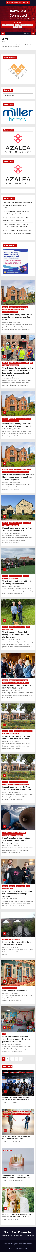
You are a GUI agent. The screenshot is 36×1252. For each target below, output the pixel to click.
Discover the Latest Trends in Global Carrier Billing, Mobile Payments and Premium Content (17, 205)
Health (16, 576)
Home (3, 41)
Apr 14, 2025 (8, 741)
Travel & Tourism (18, 835)
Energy (28, 1111)
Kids (31, 362)
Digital (12, 1072)
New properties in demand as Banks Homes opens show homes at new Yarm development (18, 477)
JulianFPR (17, 322)
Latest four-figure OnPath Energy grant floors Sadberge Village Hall (17, 1137)
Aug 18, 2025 (8, 533)
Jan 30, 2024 (8, 947)
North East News (7, 312)
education (30, 25)
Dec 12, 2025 (8, 482)
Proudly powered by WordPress (12, 1243)
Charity (11, 576)
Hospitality (13, 988)
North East (4, 25)
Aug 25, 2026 (8, 1102)
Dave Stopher (18, 1180)
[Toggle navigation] (25, 33)
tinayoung (17, 1044)
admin (16, 947)
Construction (12, 307)
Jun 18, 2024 (8, 845)
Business (11, 25)
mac (15, 1102)
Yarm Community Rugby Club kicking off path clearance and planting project (15, 634)
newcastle (17, 25)
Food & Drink (6, 988)
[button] (28, 33)
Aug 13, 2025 (8, 586)
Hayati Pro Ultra (13, 1248)
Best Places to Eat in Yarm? (14, 991)
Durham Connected (22, 307)
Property (15, 312)
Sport (4, 578)
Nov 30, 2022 (8, 1044)
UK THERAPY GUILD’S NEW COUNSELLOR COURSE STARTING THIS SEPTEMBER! (16, 1215)
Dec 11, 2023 (8, 993)
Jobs (10, 309)
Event (20, 27)
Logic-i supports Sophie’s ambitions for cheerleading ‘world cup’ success (17, 893)
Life (22, 309)
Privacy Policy (23, 1248)
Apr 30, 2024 (8, 899)
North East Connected (18, 1232)
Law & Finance (16, 309)
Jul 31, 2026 (7, 378)
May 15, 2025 (8, 690)
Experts (5, 309)
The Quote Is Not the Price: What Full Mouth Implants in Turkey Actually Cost (16, 1176)
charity (15, 27)
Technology (29, 1072)
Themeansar (17, 1245)
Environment (18, 627)
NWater (16, 845)
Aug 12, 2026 (8, 322)
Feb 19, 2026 (8, 429)
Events (19, 418)
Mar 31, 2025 (8, 792)
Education (20, 362)
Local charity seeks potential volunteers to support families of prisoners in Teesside (16, 1039)
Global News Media (20, 899)
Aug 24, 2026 (8, 1180)
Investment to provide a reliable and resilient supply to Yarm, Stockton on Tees (16, 840)
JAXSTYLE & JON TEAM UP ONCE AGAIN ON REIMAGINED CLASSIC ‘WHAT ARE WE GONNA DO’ (17, 233)
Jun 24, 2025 (8, 640)
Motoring (24, 25)
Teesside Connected (13, 365)
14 (16, 1059)
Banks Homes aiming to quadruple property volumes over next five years (17, 317)
